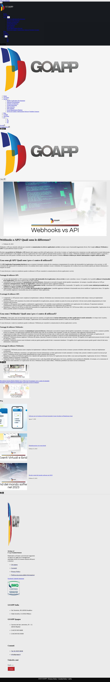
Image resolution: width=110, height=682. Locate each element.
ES (8, 122)
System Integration (12, 105)
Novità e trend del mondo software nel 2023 (41, 475)
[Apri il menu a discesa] (8, 99)
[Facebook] (1, 129)
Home (5, 96)
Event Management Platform (14, 110)
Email (9, 665)
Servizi (5, 99)
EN (8, 121)
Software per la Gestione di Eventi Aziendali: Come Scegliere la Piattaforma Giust (51, 416)
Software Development (13, 102)
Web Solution (10, 108)
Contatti (5, 114)
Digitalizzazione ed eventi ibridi (37, 445)
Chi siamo (6, 97)
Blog (4, 113)
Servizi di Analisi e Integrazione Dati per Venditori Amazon (23, 111)
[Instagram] (5, 129)
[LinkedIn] (3, 129)
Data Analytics (11, 107)
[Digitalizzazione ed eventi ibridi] (13, 460)
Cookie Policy (62, 679)
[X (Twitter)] (3, 362)
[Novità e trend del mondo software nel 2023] (13, 489)
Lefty (70, 679)
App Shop (6, 116)
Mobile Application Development (16, 100)
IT (4, 117)
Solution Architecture (12, 103)
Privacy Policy (52, 679)
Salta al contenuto (5, 0)
